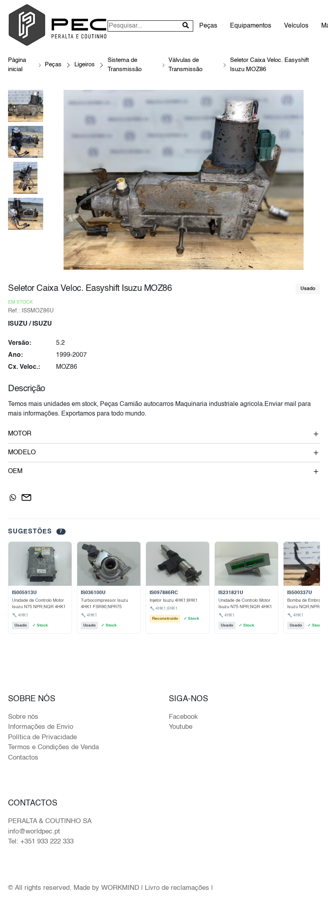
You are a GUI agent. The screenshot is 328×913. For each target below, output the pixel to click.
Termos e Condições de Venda (53, 747)
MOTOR (20, 434)
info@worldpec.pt (34, 831)
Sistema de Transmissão (125, 64)
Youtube (180, 727)
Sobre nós (23, 717)
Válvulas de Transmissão (185, 64)
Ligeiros (84, 65)
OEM (15, 471)
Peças (208, 26)
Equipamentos (250, 26)
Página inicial (17, 64)
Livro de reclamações (177, 888)
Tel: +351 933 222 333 (41, 841)
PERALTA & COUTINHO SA (50, 821)
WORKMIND (120, 888)
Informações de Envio (40, 727)
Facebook (183, 717)
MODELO (22, 453)
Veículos (296, 26)
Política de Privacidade (42, 737)
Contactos (23, 757)
